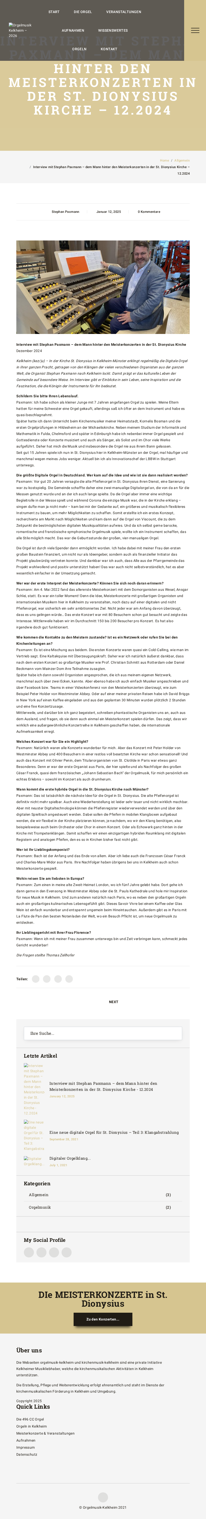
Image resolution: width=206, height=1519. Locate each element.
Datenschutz (26, 1454)
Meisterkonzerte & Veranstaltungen (45, 1433)
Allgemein (182, 160)
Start (54, 12)
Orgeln (79, 49)
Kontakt (109, 49)
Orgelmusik (40, 1207)
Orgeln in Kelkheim (31, 1426)
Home (164, 160)
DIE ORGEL (83, 12)
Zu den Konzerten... (103, 1319)
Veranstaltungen (123, 12)
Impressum (25, 1447)
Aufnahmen (73, 30)
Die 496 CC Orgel (30, 1419)
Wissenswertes (113, 30)
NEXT (114, 1002)
